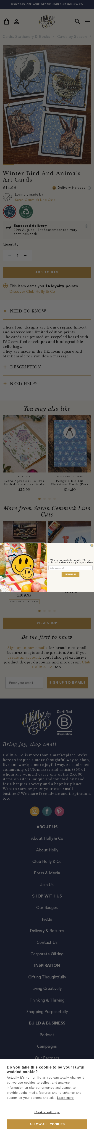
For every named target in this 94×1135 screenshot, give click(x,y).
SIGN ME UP (70, 574)
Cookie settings (47, 1112)
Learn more (65, 1097)
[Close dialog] (91, 545)
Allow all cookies (47, 1124)
